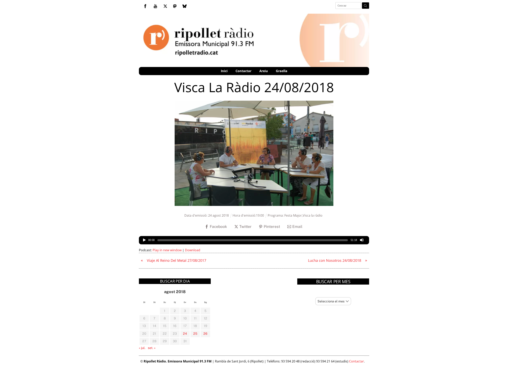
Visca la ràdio (312, 215)
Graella (281, 71)
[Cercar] (365, 5)
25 (195, 334)
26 (205, 334)
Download (192, 250)
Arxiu (263, 71)
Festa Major (293, 215)
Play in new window (167, 250)
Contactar (243, 71)
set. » (152, 348)
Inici (224, 71)
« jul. (142, 348)
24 (185, 334)
